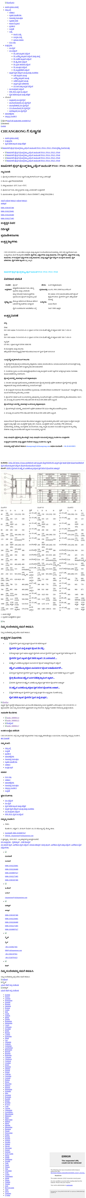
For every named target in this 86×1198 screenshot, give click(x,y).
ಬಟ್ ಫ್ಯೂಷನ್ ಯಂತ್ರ (20, 75)
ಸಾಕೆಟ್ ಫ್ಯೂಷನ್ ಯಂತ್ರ (20, 81)
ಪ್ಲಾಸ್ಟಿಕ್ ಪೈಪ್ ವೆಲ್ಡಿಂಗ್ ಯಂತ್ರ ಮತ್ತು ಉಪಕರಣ (23, 73)
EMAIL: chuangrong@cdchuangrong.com (19, 836)
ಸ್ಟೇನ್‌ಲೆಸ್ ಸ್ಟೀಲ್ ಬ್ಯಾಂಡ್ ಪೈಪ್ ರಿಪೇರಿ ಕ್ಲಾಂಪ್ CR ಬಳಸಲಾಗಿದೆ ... (33, 658)
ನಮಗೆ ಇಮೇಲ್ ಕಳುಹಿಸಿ (8, 201)
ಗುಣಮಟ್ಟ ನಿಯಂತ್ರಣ (16, 18)
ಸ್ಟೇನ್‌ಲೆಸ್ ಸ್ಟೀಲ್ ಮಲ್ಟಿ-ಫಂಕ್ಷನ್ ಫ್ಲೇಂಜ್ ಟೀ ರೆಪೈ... (27, 648)
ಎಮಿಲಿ (3, 985)
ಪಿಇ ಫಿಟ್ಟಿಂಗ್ (13, 51)
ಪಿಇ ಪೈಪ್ (12, 48)
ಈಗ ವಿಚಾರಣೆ (5, 738)
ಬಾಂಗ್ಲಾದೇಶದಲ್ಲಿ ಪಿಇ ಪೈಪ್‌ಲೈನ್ (19, 105)
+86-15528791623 (11, 957)
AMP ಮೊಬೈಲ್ (25, 842)
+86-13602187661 (11, 954)
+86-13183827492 (11, 947)
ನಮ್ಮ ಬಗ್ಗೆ (8, 10)
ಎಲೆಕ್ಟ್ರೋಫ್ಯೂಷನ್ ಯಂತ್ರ (21, 78)
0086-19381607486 (7, 208)
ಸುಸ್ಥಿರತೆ (11, 29)
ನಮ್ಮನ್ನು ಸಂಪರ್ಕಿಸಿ (11, 116)
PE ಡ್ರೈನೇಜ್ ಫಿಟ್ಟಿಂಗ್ (20, 62)
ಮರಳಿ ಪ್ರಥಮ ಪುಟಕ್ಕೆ (11, 7)
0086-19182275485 (7, 218)
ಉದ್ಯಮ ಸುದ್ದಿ (17, 37)
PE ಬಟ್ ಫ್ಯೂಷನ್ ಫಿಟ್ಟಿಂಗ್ (21, 53)
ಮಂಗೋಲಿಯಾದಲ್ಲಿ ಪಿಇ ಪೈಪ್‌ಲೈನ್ (20, 103)
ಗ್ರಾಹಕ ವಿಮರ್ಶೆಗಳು (15, 15)
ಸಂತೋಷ (15, 985)
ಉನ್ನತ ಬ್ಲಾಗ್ (9, 767)
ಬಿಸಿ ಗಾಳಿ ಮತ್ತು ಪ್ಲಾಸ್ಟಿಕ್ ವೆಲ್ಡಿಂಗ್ (23, 86)
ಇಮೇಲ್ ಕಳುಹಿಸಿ (21, 201)
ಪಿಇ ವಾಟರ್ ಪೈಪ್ (6, 845)
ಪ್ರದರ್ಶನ (12, 26)
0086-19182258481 (7, 211)
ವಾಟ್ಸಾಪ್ (3, 203)
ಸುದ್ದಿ (10, 32)
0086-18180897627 (19, 121)
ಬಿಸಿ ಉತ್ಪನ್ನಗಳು (6, 842)
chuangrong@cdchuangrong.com (16, 897)
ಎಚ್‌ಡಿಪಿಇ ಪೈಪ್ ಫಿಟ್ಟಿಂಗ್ (21, 845)
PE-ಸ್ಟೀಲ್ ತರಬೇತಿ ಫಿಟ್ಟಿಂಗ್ (21, 64)
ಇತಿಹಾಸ (12, 12)
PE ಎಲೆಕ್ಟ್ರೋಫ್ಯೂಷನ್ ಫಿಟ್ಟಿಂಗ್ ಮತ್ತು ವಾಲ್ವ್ (26, 56)
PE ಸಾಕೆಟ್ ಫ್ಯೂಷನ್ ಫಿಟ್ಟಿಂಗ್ (22, 59)
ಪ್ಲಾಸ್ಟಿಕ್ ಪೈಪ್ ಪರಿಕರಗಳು (21, 84)
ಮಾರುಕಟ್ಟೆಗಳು (9, 114)
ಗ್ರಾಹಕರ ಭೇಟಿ (13, 21)
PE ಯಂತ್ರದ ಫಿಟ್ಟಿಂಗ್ (20, 67)
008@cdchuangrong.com (13, 950)
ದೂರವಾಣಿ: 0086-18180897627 (15, 833)
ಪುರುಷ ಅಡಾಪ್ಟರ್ (34, 845)
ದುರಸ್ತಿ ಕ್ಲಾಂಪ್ (45, 845)
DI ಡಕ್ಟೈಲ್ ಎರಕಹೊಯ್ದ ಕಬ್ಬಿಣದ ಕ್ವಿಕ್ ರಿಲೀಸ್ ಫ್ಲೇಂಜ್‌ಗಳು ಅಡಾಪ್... (34, 687)
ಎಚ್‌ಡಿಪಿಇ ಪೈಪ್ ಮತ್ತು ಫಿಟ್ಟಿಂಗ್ (60, 845)
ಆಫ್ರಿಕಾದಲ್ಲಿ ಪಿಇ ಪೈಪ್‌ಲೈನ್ (17, 100)
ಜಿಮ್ (7, 985)
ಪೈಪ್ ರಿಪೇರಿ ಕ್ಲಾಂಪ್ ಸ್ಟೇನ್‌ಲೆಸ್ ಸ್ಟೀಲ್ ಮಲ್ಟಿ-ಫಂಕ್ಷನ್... (28, 697)
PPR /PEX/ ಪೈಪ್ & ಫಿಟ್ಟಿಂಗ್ (18, 92)
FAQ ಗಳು (12, 43)
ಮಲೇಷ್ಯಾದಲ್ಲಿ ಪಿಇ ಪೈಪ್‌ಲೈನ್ (18, 111)
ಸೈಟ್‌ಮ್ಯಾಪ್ (16, 842)
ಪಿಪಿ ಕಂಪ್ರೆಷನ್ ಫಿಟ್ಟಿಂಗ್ (16, 89)
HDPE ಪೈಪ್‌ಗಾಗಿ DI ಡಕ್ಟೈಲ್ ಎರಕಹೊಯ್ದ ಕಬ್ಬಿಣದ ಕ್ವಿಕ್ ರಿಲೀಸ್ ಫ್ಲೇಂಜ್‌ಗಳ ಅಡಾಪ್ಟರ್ (33, 468)
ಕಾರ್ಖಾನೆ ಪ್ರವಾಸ (14, 23)
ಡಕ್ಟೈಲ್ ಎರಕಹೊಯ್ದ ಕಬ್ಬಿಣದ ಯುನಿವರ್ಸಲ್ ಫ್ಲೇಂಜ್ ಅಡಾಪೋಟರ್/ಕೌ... (36, 668)
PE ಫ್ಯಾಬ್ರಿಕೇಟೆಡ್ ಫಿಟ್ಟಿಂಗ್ (21, 70)
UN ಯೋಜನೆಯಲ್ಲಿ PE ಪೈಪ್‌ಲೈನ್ (19, 108)
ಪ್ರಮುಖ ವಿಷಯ (18, 40)
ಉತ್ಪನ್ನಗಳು (8, 45)
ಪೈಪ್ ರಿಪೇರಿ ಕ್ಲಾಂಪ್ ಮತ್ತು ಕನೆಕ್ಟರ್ (19, 94)
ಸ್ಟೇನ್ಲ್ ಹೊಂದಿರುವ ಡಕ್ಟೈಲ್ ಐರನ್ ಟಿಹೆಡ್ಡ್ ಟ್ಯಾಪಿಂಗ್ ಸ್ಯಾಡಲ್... (32, 678)
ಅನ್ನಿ (10, 985)
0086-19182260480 (7, 215)
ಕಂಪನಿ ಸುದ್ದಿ (17, 34)
